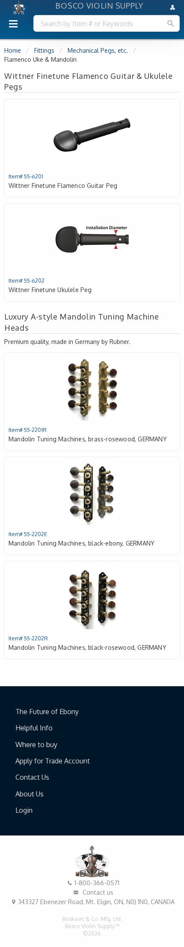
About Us (29, 794)
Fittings (44, 50)
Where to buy (36, 744)
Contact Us (32, 777)
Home (12, 50)
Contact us (97, 892)
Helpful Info (34, 728)
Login (24, 810)
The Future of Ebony (47, 711)
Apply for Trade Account (52, 761)
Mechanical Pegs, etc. (98, 50)
